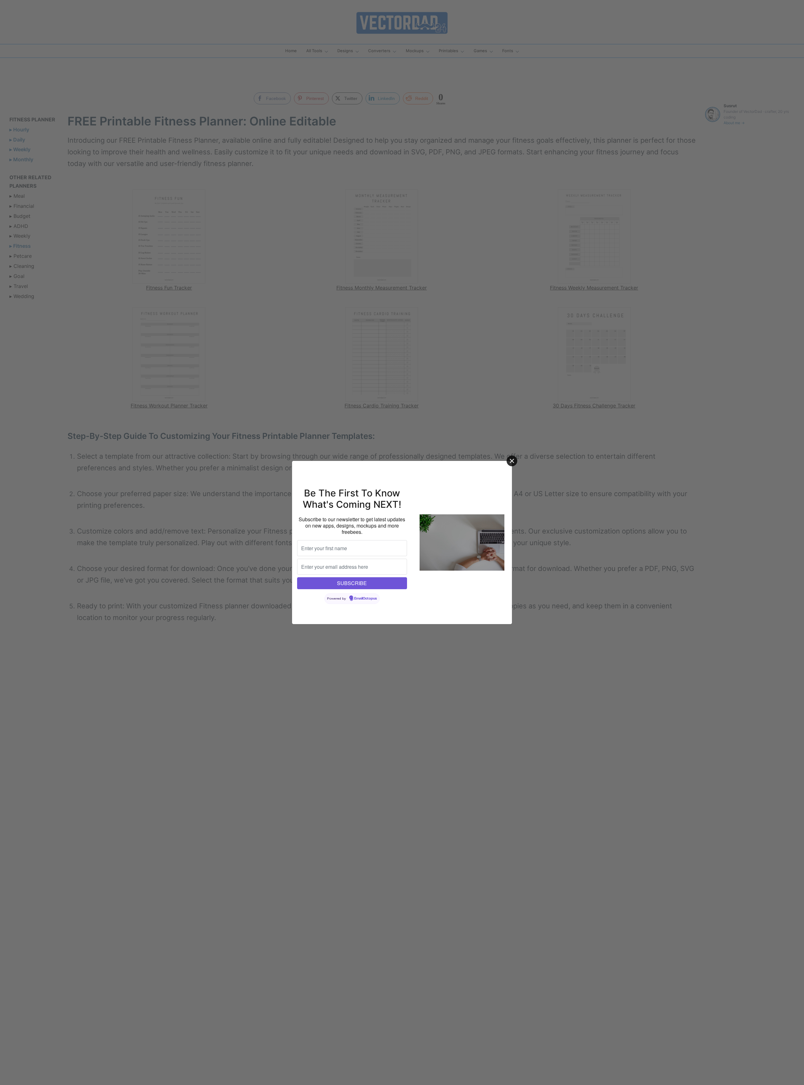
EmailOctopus (365, 598)
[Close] (512, 461)
